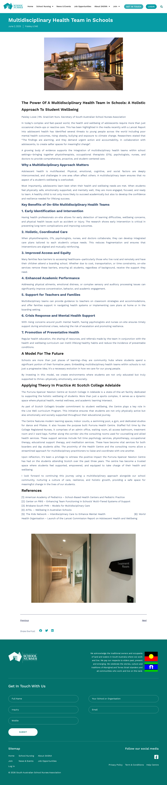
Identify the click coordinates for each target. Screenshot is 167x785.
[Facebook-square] (156, 757)
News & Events (63, 6)
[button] (161, 6)
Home (30, 6)
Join (115, 6)
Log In (11, 766)
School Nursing (43, 6)
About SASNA (100, 6)
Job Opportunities (82, 6)
